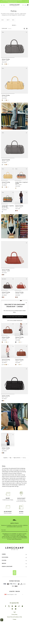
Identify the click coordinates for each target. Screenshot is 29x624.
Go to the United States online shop (14, 316)
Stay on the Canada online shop (14, 320)
